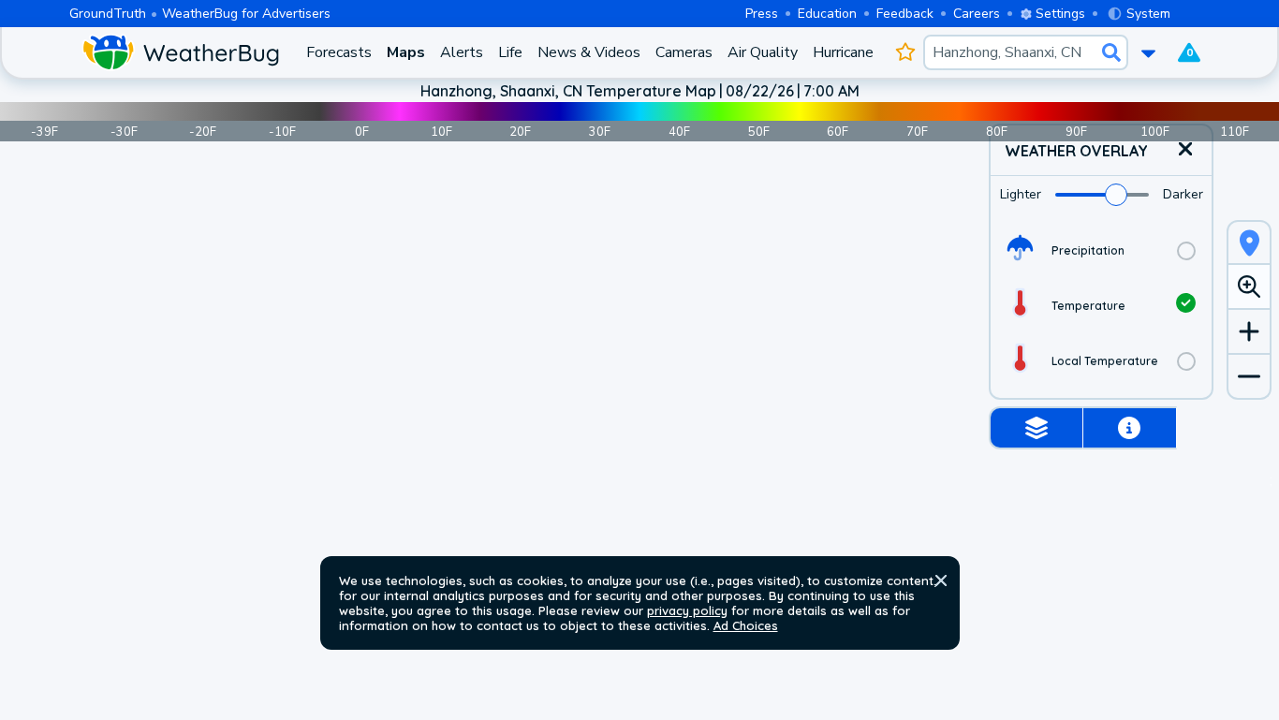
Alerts (461, 52)
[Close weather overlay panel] (1185, 150)
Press (761, 13)
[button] (941, 580)
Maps (406, 52)
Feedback (905, 13)
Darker (1183, 194)
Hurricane (843, 52)
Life (510, 52)
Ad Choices (745, 625)
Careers (976, 13)
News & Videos (588, 52)
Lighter (1020, 194)
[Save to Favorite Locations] (906, 52)
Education (827, 13)
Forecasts (339, 52)
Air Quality (763, 52)
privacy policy (687, 610)
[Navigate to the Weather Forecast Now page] (180, 52)
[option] (1101, 250)
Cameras (684, 52)
